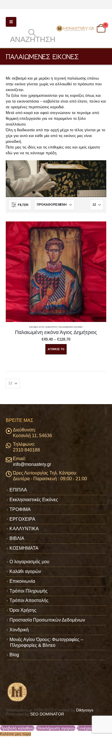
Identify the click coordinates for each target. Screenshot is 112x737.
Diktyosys (84, 710)
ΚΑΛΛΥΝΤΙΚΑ (24, 528)
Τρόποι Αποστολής (29, 600)
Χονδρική (19, 629)
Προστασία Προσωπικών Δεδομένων (47, 620)
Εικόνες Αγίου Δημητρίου (43, 327)
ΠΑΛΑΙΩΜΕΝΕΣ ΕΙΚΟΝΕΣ (70, 327)
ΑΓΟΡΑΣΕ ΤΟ (56, 349)
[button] (11, 22)
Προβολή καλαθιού (17, 728)
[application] (56, 178)
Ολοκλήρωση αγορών (55, 728)
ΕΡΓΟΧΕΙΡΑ (22, 519)
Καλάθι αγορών (25, 571)
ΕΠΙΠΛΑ (18, 489)
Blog (14, 654)
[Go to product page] (56, 271)
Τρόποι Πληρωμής (28, 591)
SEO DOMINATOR (47, 714)
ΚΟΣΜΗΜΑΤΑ (23, 548)
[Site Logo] (75, 28)
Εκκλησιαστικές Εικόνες (33, 499)
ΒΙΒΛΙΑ (16, 538)
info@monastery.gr (32, 464)
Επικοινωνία (22, 581)
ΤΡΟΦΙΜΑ (20, 509)
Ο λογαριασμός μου (29, 561)
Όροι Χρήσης (22, 610)
